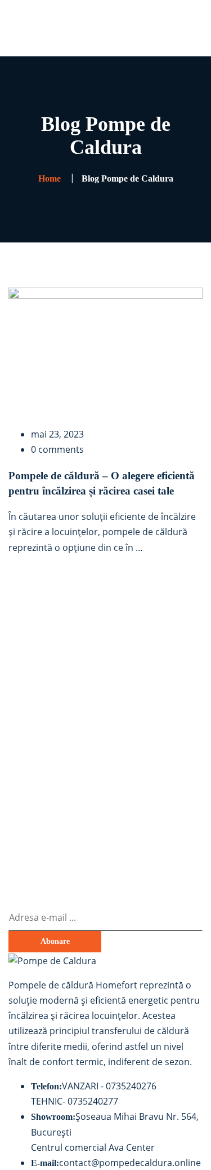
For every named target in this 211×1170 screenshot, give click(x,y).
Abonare (55, 941)
